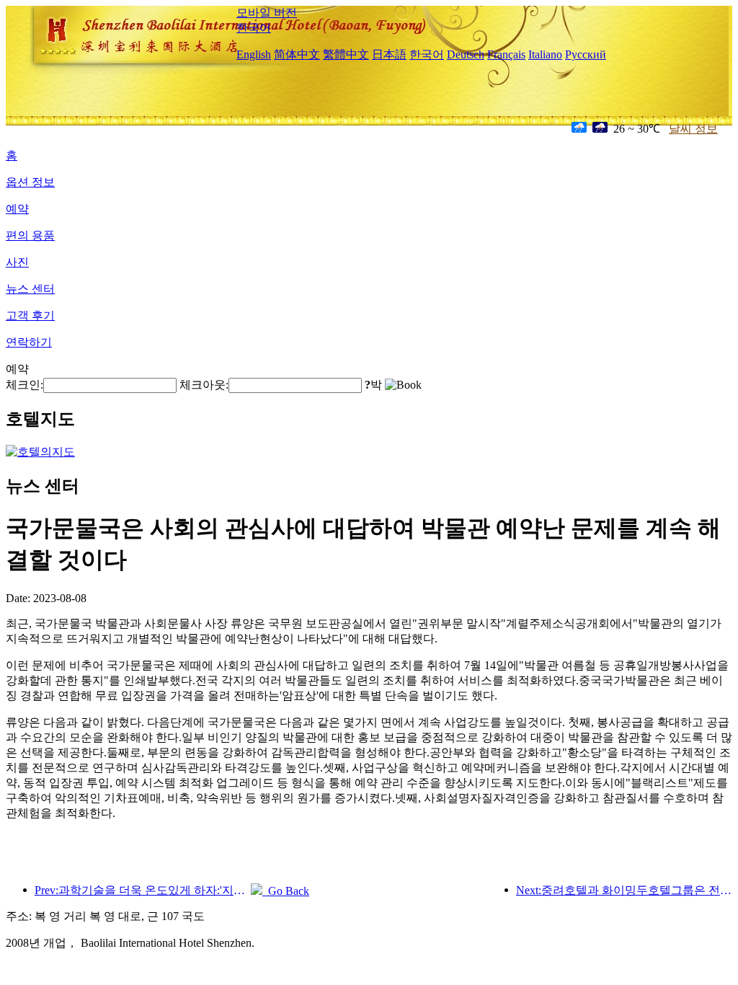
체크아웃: (203, 385)
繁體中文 (346, 54)
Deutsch (465, 54)
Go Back (285, 891)
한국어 (253, 28)
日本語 (389, 54)
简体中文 (297, 54)
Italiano (545, 54)
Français (506, 54)
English (253, 54)
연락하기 (29, 342)
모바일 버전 (266, 12)
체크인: (24, 385)
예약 (17, 209)
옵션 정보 (30, 182)
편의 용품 (30, 235)
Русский (585, 54)
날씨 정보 (693, 129)
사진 (17, 262)
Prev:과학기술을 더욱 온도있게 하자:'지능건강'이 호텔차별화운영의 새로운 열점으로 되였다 (143, 890)
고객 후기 (30, 315)
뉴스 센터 (30, 289)
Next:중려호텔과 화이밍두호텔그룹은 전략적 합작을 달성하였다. (624, 890)
